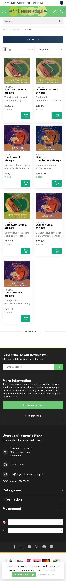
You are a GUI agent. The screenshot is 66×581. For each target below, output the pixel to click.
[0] (61, 11)
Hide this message (23, 574)
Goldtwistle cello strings (47, 91)
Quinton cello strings (12, 159)
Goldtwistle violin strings (15, 91)
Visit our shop (33, 415)
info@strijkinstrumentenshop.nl (26, 474)
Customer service (33, 405)
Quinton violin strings (13, 294)
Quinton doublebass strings (48, 159)
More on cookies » (47, 574)
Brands (16, 29)
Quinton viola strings (44, 226)
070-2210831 (17, 464)
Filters (31, 39)
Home (5, 29)
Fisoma (28, 29)
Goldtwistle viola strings (15, 226)
